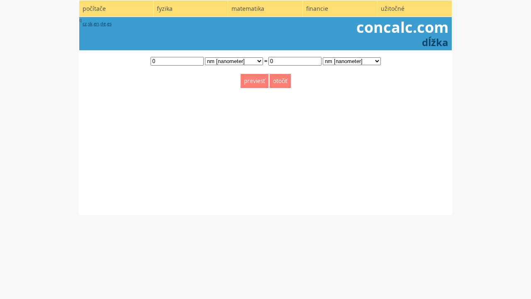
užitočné (392, 8)
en (96, 23)
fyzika (165, 8)
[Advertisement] (265, 157)
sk (90, 23)
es (109, 23)
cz (85, 23)
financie (317, 8)
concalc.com (402, 27)
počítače (94, 8)
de (103, 23)
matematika (247, 8)
